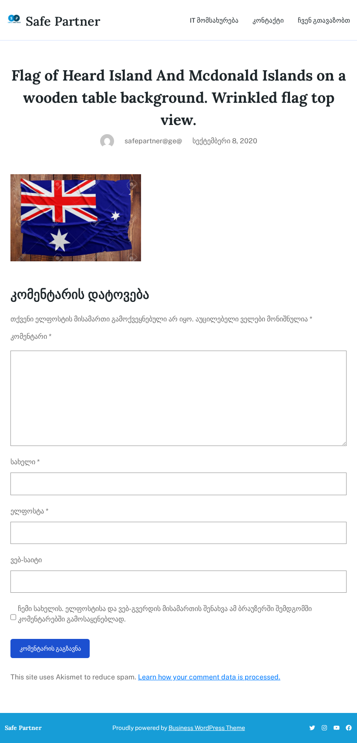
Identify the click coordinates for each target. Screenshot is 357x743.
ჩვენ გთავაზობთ (324, 20)
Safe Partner (63, 21)
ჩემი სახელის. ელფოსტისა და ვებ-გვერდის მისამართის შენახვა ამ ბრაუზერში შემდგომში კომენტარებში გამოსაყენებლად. (165, 614)
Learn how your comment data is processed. (209, 677)
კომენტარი (30, 336)
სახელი (25, 462)
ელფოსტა (29, 511)
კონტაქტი (268, 20)
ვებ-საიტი (26, 560)
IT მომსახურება (214, 20)
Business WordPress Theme (206, 727)
